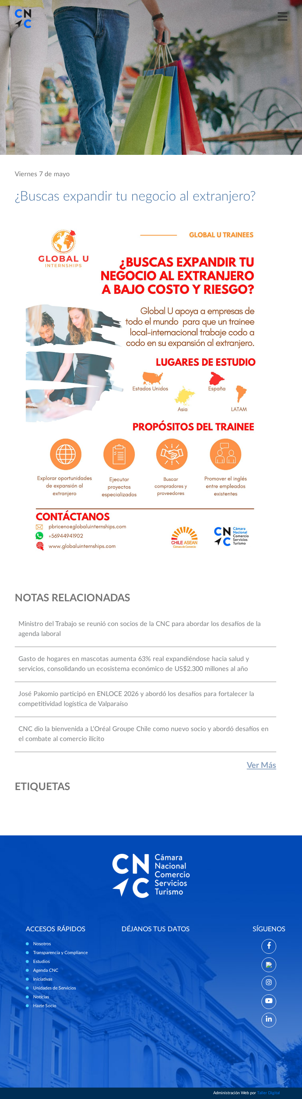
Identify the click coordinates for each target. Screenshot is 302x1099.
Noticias (41, 997)
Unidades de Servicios (54, 988)
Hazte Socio (44, 1006)
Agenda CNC (45, 970)
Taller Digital (268, 1093)
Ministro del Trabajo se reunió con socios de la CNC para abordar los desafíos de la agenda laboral (139, 629)
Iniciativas (42, 979)
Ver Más (261, 765)
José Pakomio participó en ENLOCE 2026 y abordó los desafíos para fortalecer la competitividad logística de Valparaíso (136, 699)
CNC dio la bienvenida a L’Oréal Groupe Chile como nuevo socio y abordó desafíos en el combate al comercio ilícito (143, 734)
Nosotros (42, 944)
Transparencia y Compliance (60, 952)
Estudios (41, 961)
